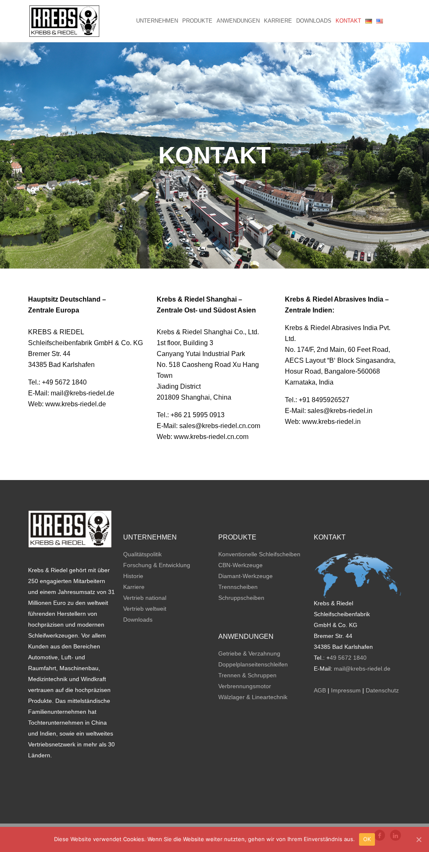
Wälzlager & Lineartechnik (252, 697)
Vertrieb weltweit (144, 608)
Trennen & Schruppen (247, 675)
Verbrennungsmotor (244, 686)
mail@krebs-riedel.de (362, 668)
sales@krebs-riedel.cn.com (219, 425)
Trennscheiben (238, 586)
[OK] (418, 839)
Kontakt (348, 21)
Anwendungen (238, 21)
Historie (133, 576)
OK (367, 839)
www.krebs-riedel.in (331, 421)
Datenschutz (382, 690)
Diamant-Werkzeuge (245, 576)
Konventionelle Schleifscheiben (259, 554)
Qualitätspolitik (142, 554)
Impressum (346, 690)
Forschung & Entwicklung (156, 565)
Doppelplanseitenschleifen (253, 664)
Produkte (197, 21)
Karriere (278, 21)
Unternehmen (157, 21)
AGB (320, 690)
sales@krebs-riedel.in (340, 410)
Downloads (313, 21)
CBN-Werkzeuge (240, 565)
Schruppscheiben (241, 597)
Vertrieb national (144, 597)
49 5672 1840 (348, 657)
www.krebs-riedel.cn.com (211, 436)
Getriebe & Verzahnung (249, 653)
